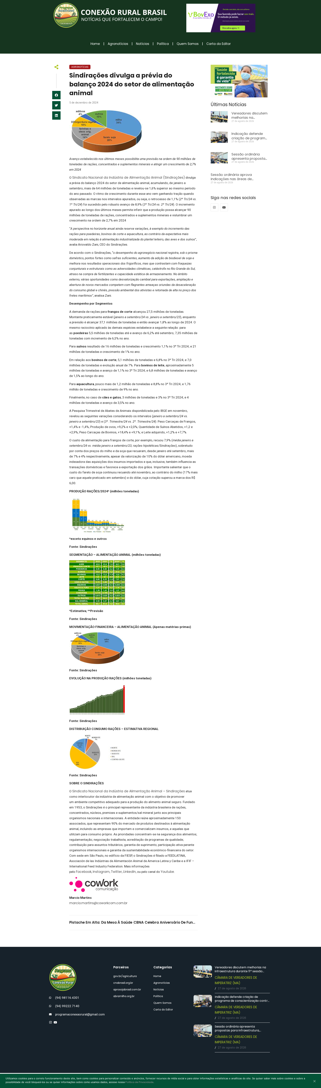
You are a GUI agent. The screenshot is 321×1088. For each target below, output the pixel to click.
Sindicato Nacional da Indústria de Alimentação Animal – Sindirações (128, 791)
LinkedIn (129, 871)
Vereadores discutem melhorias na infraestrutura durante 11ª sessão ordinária (240, 971)
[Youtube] (224, 207)
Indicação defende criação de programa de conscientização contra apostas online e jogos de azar (242, 1001)
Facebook (83, 871)
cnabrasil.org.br (123, 983)
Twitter (116, 871)
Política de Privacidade (139, 1082)
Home (95, 44)
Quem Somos (188, 44)
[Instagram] (214, 207)
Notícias (142, 44)
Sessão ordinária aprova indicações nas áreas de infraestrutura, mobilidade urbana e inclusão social (239, 181)
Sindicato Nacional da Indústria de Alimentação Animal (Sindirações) (128, 177)
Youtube (167, 871)
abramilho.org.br (123, 996)
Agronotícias (118, 44)
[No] (314, 1081)
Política (163, 44)
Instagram (101, 871)
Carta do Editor (218, 44)
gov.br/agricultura (125, 976)
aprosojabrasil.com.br (127, 989)
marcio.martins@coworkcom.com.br (98, 903)
